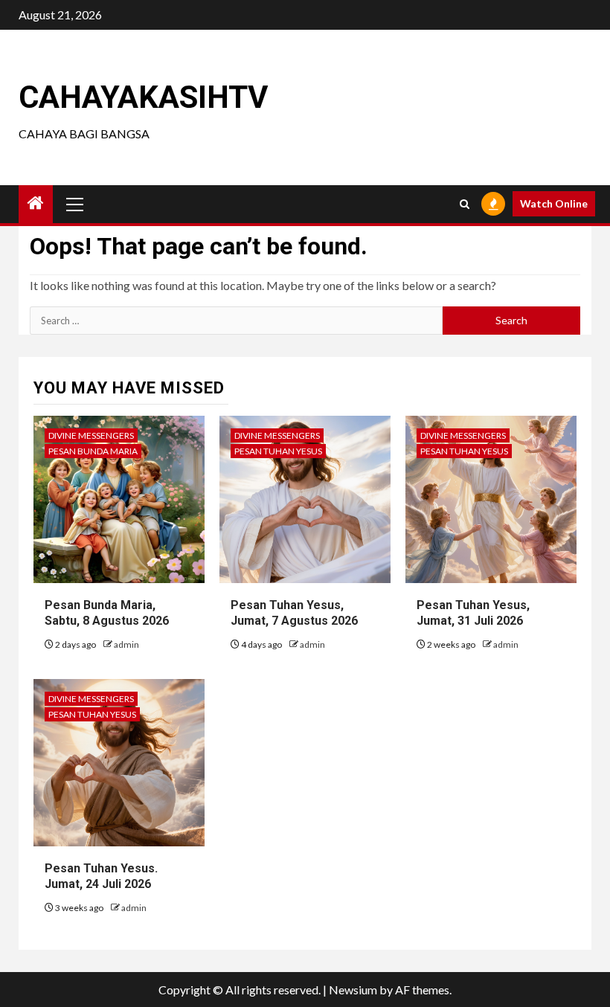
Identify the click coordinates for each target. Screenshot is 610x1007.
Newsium (353, 989)
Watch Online (554, 203)
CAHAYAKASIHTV (143, 97)
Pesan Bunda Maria (93, 451)
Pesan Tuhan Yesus (278, 451)
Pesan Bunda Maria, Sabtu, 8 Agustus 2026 (107, 613)
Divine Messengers (91, 435)
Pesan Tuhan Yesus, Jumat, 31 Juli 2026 (473, 613)
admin (126, 644)
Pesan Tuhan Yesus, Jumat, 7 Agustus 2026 (294, 613)
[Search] (464, 204)
